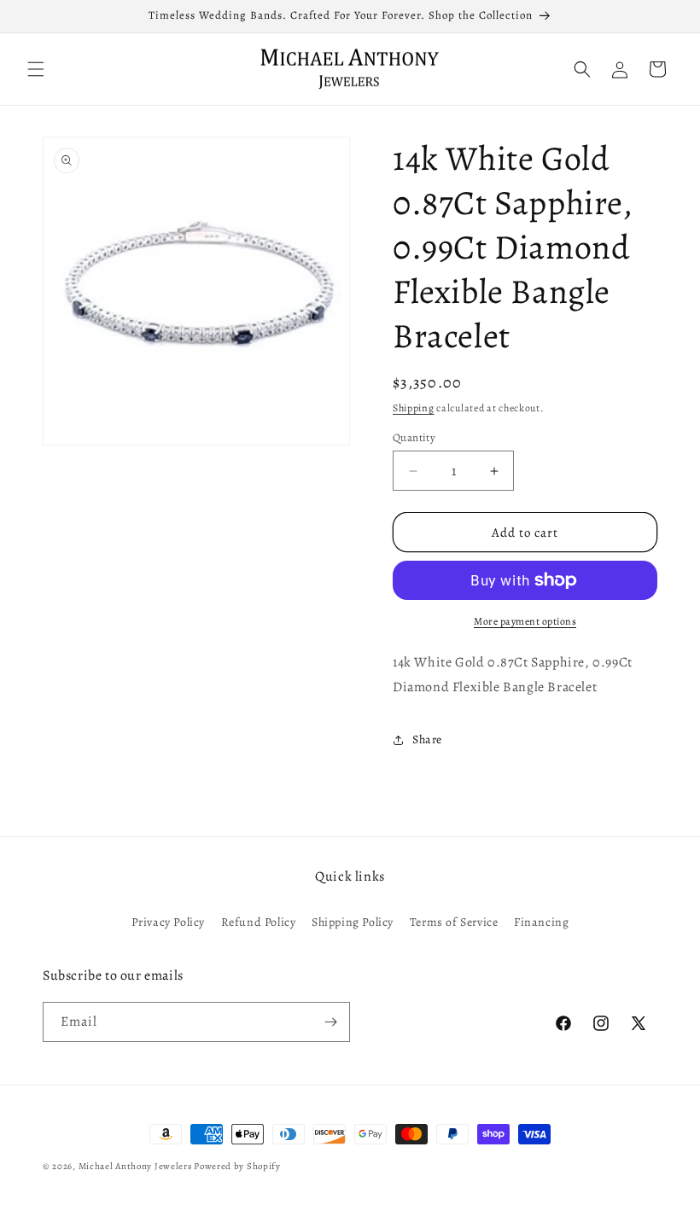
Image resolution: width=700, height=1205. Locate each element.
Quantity (414, 437)
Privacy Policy (168, 922)
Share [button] (427, 739)
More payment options (525, 621)
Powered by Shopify (237, 1166)
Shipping (414, 408)
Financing (541, 922)
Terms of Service (454, 922)
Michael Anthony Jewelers (135, 1166)
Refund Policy (258, 922)
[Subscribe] (330, 1022)
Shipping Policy (353, 922)
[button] (36, 69)
